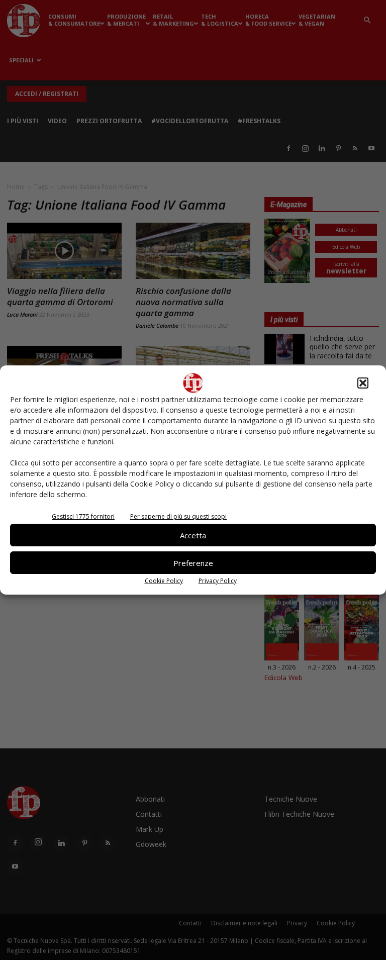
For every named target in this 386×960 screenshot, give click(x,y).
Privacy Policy (218, 581)
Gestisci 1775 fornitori (83, 516)
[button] (363, 383)
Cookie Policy (164, 581)
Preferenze (193, 563)
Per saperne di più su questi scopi (178, 516)
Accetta (193, 535)
